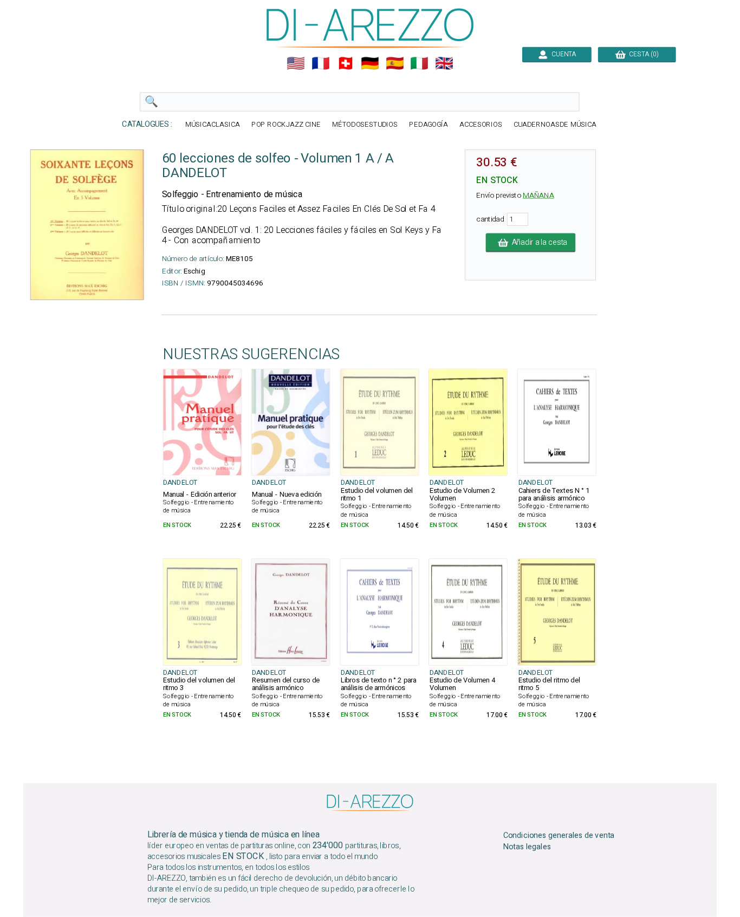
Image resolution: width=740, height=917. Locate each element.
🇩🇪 (370, 63)
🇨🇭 (345, 63)
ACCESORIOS (480, 125)
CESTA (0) (642, 54)
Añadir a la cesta (537, 243)
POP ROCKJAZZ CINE (286, 125)
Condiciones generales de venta (559, 836)
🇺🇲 (296, 63)
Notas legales (527, 847)
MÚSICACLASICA (212, 125)
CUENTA (562, 54)
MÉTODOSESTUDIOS (365, 125)
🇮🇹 (419, 63)
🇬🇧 (444, 63)
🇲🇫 (320, 63)
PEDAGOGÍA (428, 125)
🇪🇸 (395, 63)
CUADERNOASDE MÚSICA (555, 125)
